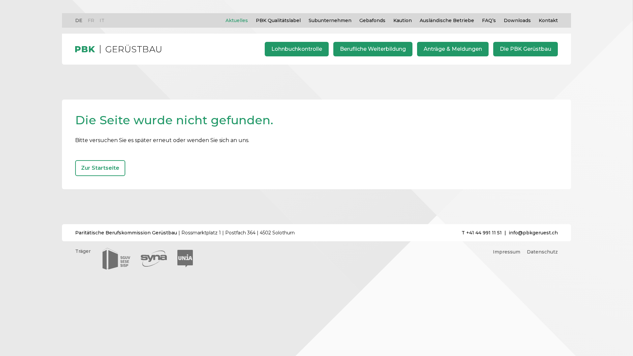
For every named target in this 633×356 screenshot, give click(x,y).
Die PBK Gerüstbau (525, 49)
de (78, 20)
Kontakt (548, 20)
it (102, 20)
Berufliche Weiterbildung (373, 49)
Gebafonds (372, 20)
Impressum (506, 252)
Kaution (402, 20)
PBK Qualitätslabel (278, 20)
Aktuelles (237, 20)
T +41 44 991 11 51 (482, 233)
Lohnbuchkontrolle (296, 49)
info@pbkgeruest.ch (533, 233)
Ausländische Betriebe (447, 20)
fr (91, 20)
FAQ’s (489, 20)
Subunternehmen (330, 20)
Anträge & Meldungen (453, 49)
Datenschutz (542, 252)
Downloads (517, 20)
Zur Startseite (100, 168)
